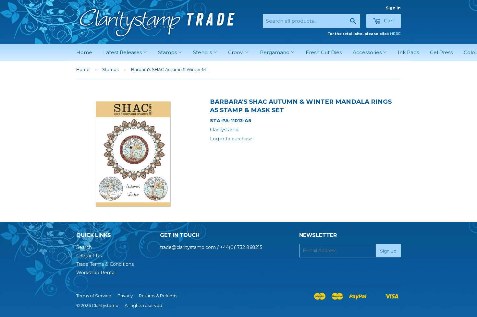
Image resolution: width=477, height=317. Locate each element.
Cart (388, 21)
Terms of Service (93, 295)
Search (84, 247)
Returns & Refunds (158, 295)
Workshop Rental (96, 273)
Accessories (368, 52)
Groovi (236, 52)
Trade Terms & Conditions (105, 264)
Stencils (203, 52)
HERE (395, 33)
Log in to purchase (231, 139)
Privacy (125, 295)
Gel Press (441, 52)
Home (84, 52)
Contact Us (89, 256)
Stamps (168, 52)
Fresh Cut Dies (324, 52)
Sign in (393, 8)
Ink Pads (408, 52)
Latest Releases (123, 52)
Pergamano (275, 52)
